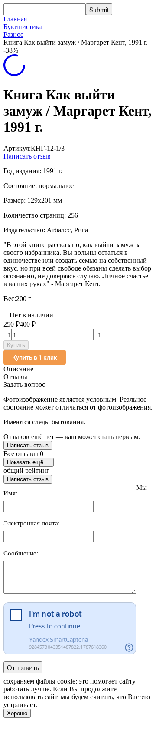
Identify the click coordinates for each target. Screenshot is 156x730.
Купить (16, 345)
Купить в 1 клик (34, 357)
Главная (15, 19)
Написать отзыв (27, 156)
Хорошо (17, 713)
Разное (13, 34)
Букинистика (22, 26)
